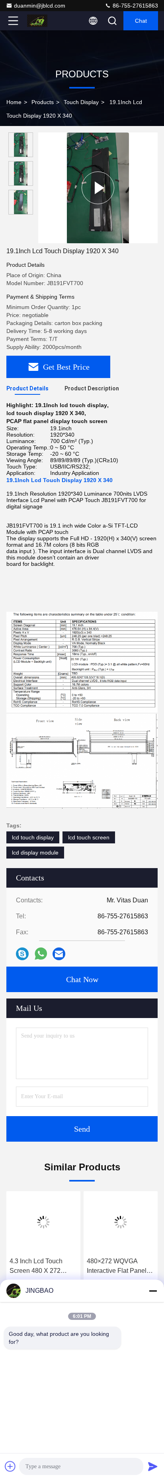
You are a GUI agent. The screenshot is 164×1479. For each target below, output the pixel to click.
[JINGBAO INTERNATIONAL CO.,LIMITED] (39, 20)
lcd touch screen (88, 837)
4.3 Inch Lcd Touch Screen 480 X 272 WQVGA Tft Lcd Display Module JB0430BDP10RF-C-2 (43, 1267)
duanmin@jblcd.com (39, 5)
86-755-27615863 (134, 5)
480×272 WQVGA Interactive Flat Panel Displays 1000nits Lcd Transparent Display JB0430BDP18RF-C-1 (118, 1267)
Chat (141, 21)
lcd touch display (33, 837)
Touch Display (81, 102)
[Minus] (153, 1291)
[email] (59, 954)
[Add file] (10, 1466)
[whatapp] (41, 953)
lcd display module (35, 852)
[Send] (152, 1466)
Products (42, 102)
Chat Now (82, 979)
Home (13, 102)
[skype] (22, 954)
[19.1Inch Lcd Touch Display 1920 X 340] (98, 187)
